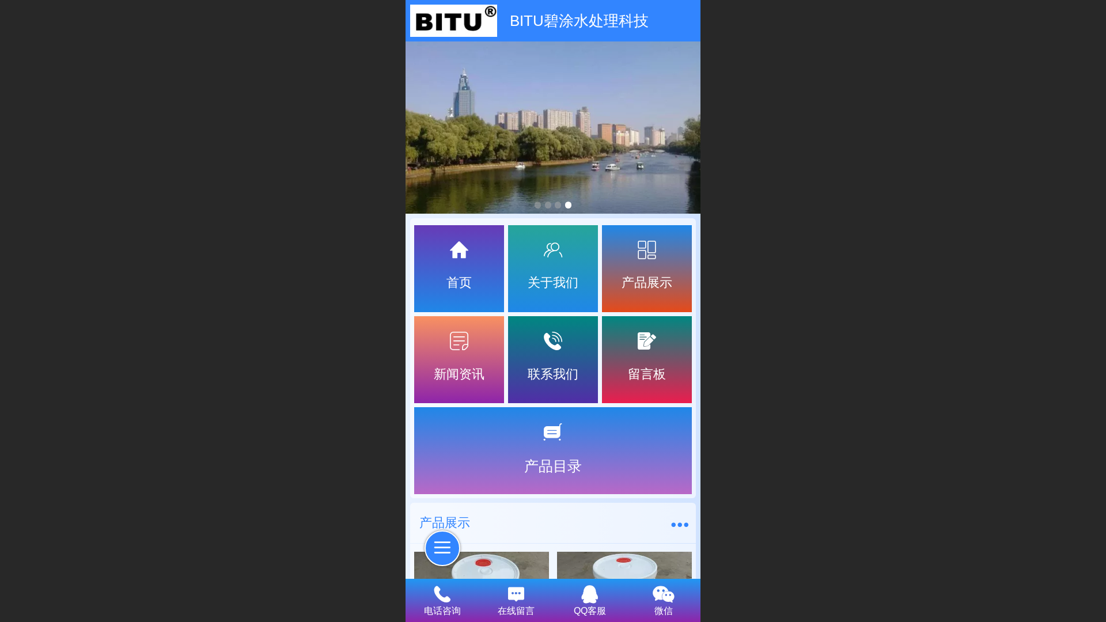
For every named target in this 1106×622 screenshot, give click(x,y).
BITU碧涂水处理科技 (579, 21)
